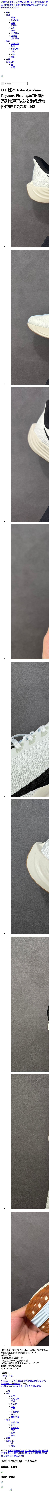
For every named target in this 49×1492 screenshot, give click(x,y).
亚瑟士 (14, 36)
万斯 (13, 28)
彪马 (13, 30)
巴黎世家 (15, 33)
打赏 (10, 1376)
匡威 (13, 23)
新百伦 (14, 25)
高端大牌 (15, 44)
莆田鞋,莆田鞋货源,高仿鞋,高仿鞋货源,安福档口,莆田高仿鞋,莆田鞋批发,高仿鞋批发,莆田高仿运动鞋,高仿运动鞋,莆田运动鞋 (24, 1453)
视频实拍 (10, 62)
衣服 (13, 67)
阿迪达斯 (15, 20)
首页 (8, 12)
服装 (8, 41)
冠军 (13, 54)
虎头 (13, 57)
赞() (4, 1376)
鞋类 (8, 15)
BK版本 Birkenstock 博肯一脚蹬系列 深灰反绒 (21, 1386)
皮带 (8, 59)
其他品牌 (15, 38)
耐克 (13, 17)
